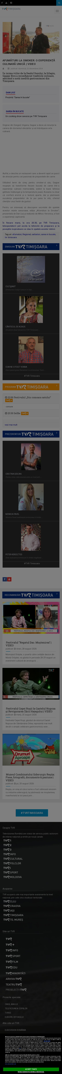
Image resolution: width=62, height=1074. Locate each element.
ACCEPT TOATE (31, 1069)
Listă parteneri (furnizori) (10, 1064)
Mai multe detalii (47, 1041)
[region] (31, 1053)
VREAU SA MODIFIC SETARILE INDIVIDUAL (31, 1072)
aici (19, 1048)
